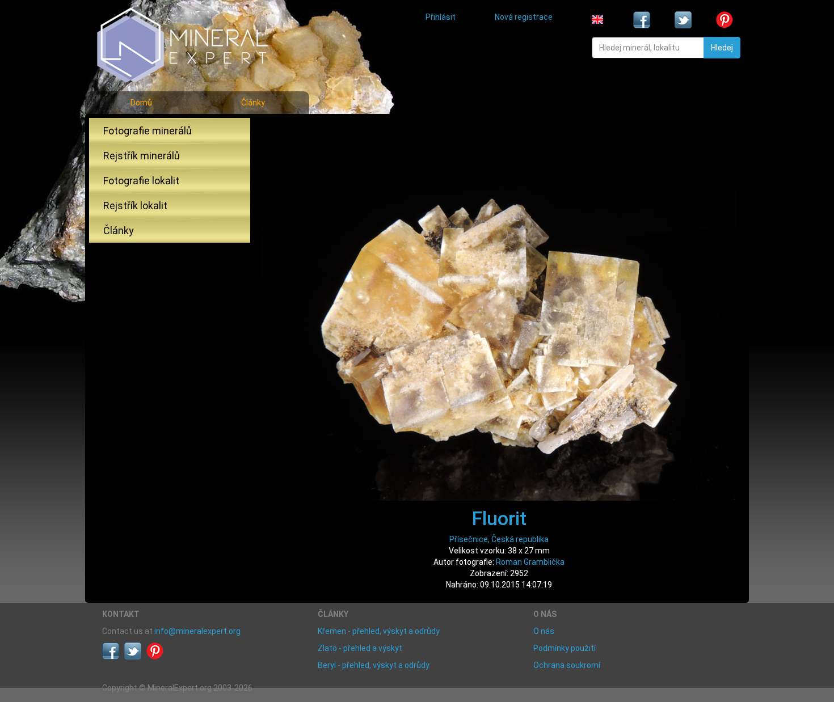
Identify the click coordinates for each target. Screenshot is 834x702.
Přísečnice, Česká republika (499, 539)
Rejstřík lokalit (135, 206)
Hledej (722, 47)
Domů (141, 102)
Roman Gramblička (530, 561)
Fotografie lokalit (141, 181)
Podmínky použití (564, 648)
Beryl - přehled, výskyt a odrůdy (373, 665)
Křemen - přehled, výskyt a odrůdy (379, 631)
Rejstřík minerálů (141, 156)
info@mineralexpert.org (197, 631)
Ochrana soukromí (566, 665)
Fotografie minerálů (147, 131)
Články (253, 102)
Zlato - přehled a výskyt (360, 648)
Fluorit (499, 518)
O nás (543, 631)
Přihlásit (441, 17)
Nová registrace (524, 17)
